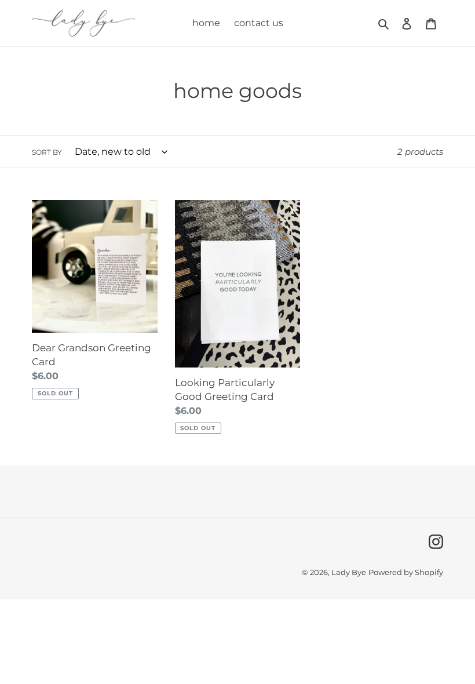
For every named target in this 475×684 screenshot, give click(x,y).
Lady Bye (348, 572)
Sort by (47, 152)
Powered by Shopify (405, 572)
